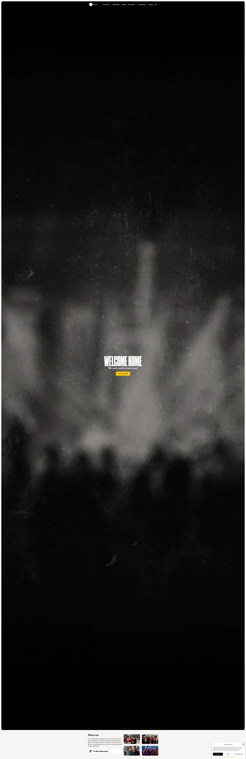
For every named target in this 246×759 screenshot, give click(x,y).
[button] (243, 744)
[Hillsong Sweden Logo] (93, 5)
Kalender (123, 4)
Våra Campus (131, 4)
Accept (218, 754)
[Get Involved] (146, 4)
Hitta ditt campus (123, 373)
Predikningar (116, 4)
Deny (228, 754)
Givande (151, 4)
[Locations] (110, 4)
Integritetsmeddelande (231, 757)
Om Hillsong (106, 4)
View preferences (239, 754)
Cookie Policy (223, 757)
